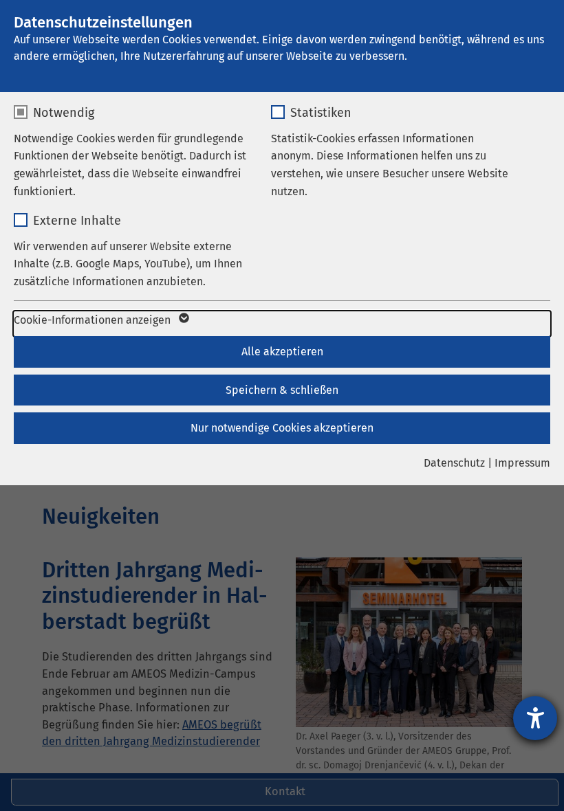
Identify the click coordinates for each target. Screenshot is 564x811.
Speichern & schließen (282, 390)
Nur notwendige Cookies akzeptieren (282, 427)
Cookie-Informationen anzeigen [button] (93, 319)
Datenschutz (454, 462)
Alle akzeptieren (282, 351)
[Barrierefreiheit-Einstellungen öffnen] (535, 718)
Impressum (522, 462)
